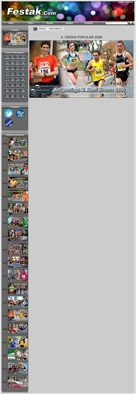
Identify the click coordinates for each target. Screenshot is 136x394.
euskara (121, 2)
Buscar (49, 23)
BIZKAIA (42, 29)
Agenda (69, 23)
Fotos (30, 23)
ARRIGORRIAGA (55, 29)
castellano (129, 2)
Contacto (88, 23)
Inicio (11, 23)
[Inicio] (35, 28)
